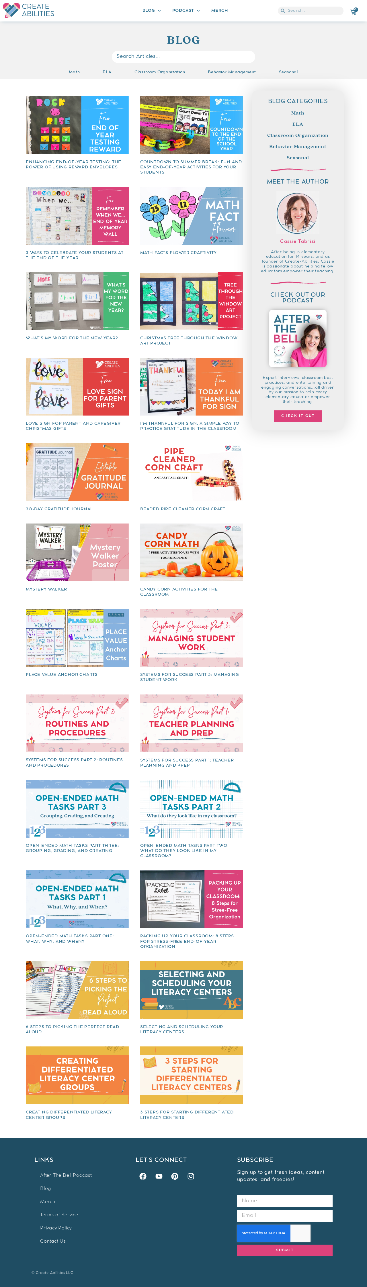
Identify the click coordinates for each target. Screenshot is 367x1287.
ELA (107, 72)
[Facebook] (143, 1176)
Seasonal (288, 72)
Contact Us (53, 1242)
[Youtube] (159, 1176)
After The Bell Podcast (66, 1176)
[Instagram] (191, 1176)
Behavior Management (232, 72)
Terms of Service (59, 1215)
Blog (148, 10)
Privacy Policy (56, 1228)
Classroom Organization (159, 72)
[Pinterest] (175, 1176)
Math (74, 72)
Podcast (183, 10)
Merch (219, 10)
